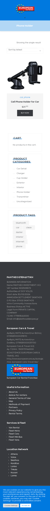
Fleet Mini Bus (15, 437)
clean (29, 228)
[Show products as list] (13, 42)
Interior (20, 187)
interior (19, 237)
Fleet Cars (14, 434)
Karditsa (15, 463)
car (21, 97)
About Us (13, 392)
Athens (14, 454)
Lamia (14, 476)
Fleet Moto (14, 431)
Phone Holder (23, 192)
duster (19, 232)
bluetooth (21, 223)
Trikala (14, 469)
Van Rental (14, 428)
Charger (21, 173)
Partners (13, 407)
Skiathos (15, 460)
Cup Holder (22, 178)
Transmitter (23, 197)
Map (11, 401)
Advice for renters (18, 395)
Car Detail (21, 169)
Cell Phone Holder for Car (25, 102)
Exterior (21, 183)
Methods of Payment (19, 404)
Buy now (25, 113)
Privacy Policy (15, 410)
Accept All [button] (26, 505)
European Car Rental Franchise (22, 378)
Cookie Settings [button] (10, 505)
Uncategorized (24, 202)
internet (20, 242)
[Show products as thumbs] (8, 42)
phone (27, 97)
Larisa (14, 466)
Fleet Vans (14, 440)
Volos (13, 457)
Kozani (14, 473)
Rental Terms (15, 414)
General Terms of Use (20, 398)
